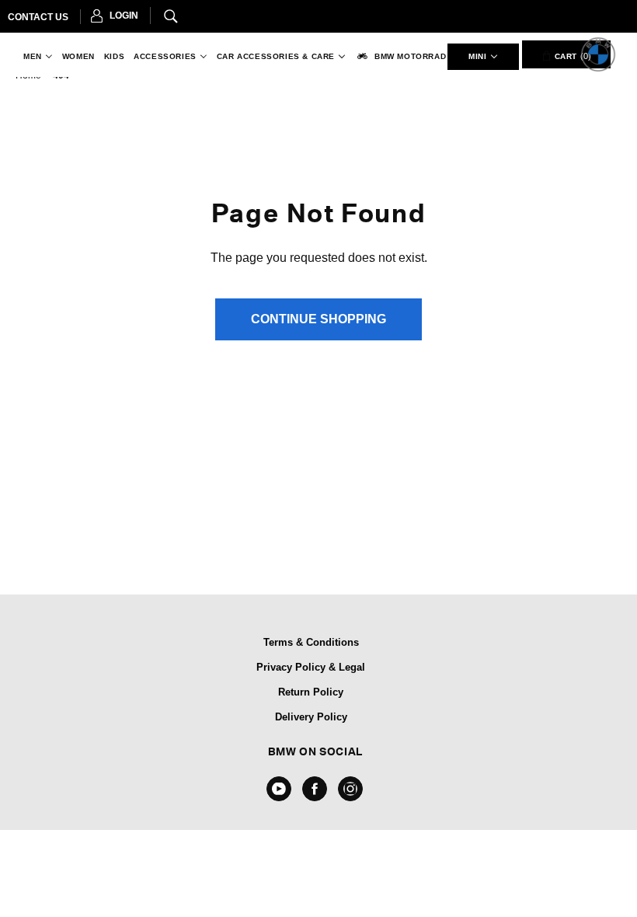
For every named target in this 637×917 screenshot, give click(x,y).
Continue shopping (318, 319)
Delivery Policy (311, 717)
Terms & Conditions (311, 642)
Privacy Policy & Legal (310, 667)
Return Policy (310, 692)
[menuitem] (35, 56)
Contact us (38, 17)
